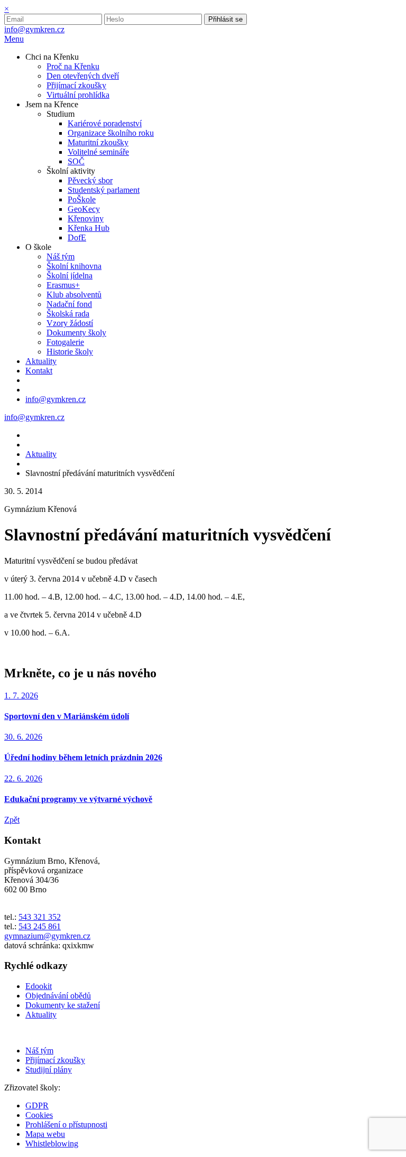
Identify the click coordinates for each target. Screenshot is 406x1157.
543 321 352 (40, 916)
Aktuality (41, 454)
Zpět (12, 819)
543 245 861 (40, 926)
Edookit (38, 986)
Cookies (39, 1115)
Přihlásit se (225, 19)
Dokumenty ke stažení (62, 1005)
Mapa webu (45, 1134)
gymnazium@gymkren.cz (47, 935)
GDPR (37, 1105)
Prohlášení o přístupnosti (66, 1124)
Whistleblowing (51, 1143)
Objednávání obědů (58, 995)
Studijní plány (48, 1069)
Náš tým (39, 1050)
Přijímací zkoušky (55, 1060)
